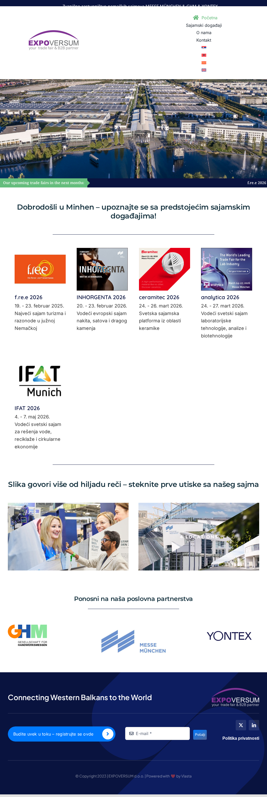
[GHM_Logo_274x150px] (27, 627)
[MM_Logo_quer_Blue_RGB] (133, 627)
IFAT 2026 (27, 408)
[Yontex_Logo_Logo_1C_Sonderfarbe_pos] (229, 627)
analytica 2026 (220, 297)
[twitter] (241, 725)
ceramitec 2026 (159, 297)
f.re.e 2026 (184, 183)
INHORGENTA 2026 (247, 183)
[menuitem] (204, 48)
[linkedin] (254, 725)
